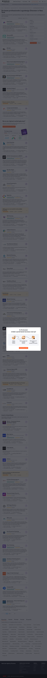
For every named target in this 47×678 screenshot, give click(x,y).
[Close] (40, 328)
